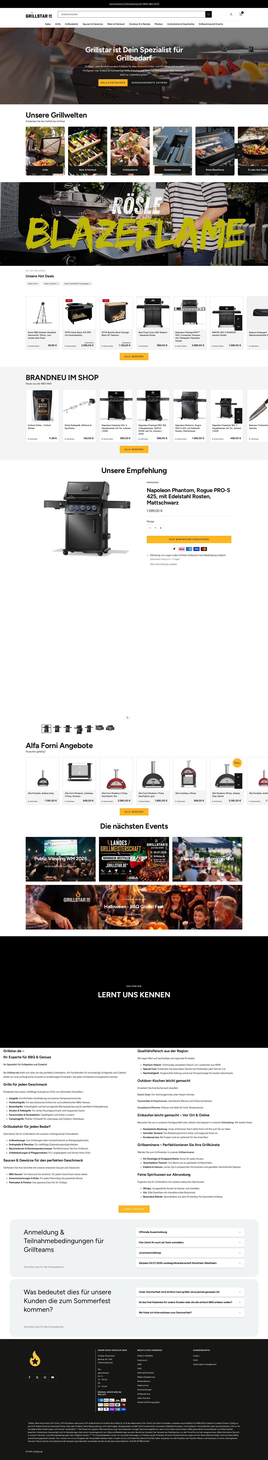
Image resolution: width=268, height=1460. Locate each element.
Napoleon (153, 482)
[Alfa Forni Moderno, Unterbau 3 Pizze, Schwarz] (79, 773)
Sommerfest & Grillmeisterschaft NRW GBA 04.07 (134, 4)
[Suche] (208, 14)
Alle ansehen (134, 356)
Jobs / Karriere (143, 1398)
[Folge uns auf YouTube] (52, 1377)
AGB (139, 1364)
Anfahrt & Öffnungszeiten (148, 1402)
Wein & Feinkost (116, 24)
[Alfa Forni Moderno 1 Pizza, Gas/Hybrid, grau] (153, 773)
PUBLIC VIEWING (145, 1356)
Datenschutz (143, 1385)
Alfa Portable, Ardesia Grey (41, 793)
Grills (58, 24)
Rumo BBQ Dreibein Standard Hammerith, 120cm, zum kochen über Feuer (42, 335)
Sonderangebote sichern (149, 82)
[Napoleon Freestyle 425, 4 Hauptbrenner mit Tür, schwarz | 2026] (116, 405)
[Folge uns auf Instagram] (45, 1377)
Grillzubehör (71, 24)
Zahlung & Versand (145, 1373)
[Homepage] (35, 1351)
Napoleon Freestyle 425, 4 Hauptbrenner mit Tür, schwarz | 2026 (116, 428)
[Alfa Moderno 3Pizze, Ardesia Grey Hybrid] (226, 773)
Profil (195, 1360)
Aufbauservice (143, 1394)
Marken (159, 24)
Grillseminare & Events (211, 24)
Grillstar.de (38, 1451)
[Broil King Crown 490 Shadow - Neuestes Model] (153, 312)
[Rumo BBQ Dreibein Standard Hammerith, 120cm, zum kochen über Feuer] (42, 312)
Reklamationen (143, 1381)
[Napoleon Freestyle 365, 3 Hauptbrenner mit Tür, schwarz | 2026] (226, 405)
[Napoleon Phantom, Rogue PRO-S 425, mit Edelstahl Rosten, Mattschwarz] (189, 405)
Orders (196, 1356)
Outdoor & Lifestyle (139, 24)
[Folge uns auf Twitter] (37, 1377)
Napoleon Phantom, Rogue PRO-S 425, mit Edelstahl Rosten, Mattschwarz (188, 428)
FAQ (139, 1368)
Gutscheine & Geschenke (180, 24)
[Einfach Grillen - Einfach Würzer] (42, 405)
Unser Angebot (134, 1209)
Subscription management (204, 1364)
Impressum (142, 1360)
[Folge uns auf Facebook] (29, 1377)
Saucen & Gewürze (93, 24)
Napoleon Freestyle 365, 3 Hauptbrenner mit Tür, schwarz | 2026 (226, 428)
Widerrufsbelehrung (146, 1377)
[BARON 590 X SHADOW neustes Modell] (226, 312)
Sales (48, 24)
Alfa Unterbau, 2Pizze (185, 793)
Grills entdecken (113, 82)
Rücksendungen (144, 1389)
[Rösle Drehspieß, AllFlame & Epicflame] (79, 405)
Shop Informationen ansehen (163, 564)
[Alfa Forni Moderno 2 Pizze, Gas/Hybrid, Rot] (116, 773)
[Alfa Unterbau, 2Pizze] (189, 773)
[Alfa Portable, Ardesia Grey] (42, 773)
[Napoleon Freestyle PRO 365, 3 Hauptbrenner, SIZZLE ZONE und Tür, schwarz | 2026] (153, 405)
